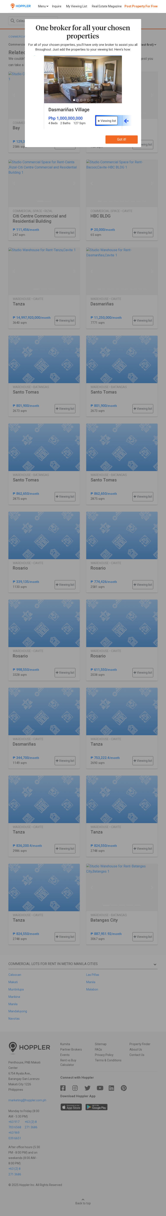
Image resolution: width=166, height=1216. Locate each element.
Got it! (121, 139)
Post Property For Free (141, 6)
